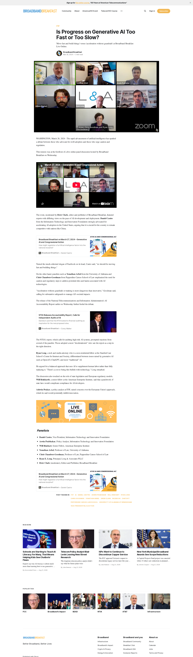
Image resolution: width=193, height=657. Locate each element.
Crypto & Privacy (104, 649)
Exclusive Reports (130, 653)
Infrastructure (103, 641)
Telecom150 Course (109, 11)
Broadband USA (129, 649)
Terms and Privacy (156, 653)
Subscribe (163, 11)
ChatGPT (126, 498)
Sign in (152, 11)
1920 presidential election (82, 506)
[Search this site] (145, 11)
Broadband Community (132, 641)
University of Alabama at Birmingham (115, 502)
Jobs (151, 649)
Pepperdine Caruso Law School (84, 502)
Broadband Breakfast (72, 52)
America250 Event (90, 11)
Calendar (152, 645)
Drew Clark (106, 498)
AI (76, 495)
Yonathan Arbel (93, 498)
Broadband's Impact (105, 645)
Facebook (116, 498)
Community (66, 11)
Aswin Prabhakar (99, 495)
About (76, 11)
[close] (190, 2)
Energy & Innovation (105, 653)
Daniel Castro (84, 495)
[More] (121, 11)
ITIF (58, 26)
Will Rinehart (114, 495)
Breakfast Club (129, 645)
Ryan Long (125, 495)
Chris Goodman (77, 498)
